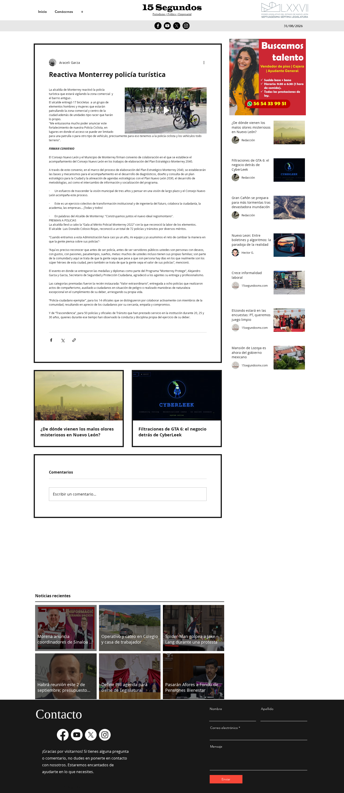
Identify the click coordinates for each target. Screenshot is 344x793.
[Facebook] (157, 25)
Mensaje (216, 746)
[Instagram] (186, 25)
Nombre (216, 708)
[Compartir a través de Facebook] (51, 340)
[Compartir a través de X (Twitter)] (62, 340)
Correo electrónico (224, 727)
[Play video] (166, 110)
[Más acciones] (204, 62)
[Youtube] (167, 25)
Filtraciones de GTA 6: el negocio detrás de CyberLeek (172, 432)
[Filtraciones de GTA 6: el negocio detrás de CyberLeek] (177, 395)
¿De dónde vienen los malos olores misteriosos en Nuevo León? (77, 432)
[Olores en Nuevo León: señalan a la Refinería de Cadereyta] (79, 395)
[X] (176, 25)
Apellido (267, 708)
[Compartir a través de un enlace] (74, 340)
